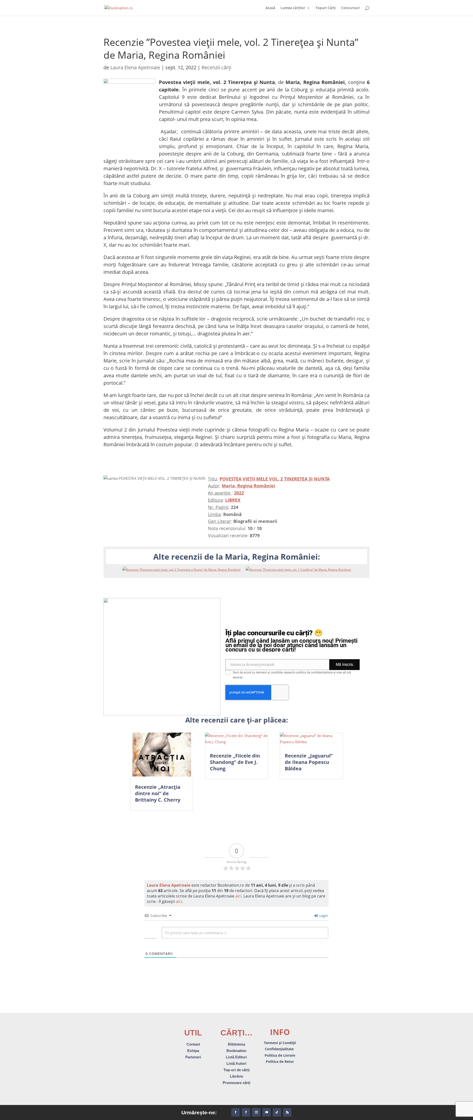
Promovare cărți (236, 1083)
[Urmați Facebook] (235, 1112)
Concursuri (350, 8)
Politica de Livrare (280, 1055)
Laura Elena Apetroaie (135, 67)
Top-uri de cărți (236, 1070)
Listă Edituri (236, 1057)
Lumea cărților (293, 8)
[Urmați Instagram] (256, 1112)
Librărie (236, 1076)
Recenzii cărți (216, 67)
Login (323, 915)
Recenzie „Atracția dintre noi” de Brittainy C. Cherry (157, 793)
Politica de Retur (280, 1061)
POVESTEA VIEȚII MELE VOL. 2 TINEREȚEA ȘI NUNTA (275, 479)
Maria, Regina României (248, 486)
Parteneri (193, 1057)
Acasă (270, 8)
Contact (193, 1044)
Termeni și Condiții (280, 1042)
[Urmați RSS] (287, 1112)
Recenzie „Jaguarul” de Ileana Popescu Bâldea (309, 762)
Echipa (193, 1051)
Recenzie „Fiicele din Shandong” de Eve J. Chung (235, 762)
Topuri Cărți (326, 8)
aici (238, 896)
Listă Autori (236, 1063)
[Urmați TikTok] (277, 1112)
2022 (239, 493)
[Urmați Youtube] (266, 1112)
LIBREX (232, 500)
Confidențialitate (280, 1049)
